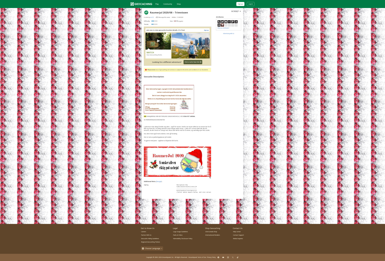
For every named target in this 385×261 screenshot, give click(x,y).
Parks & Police (177, 235)
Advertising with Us (228, 33)
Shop (179, 4)
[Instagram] (228, 257)
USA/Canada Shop (211, 232)
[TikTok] (237, 257)
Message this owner (164, 17)
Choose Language (152, 248)
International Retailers (212, 235)
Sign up (240, 4)
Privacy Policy (211, 257)
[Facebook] (218, 257)
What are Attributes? (223, 28)
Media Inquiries (238, 238)
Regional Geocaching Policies (150, 242)
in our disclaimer (203, 70)
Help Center (237, 232)
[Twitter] (233, 257)
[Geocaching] (141, 4)
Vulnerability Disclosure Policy (182, 238)
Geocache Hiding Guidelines (150, 238)
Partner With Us (146, 235)
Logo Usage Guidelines (180, 232)
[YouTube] (223, 257)
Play (157, 4)
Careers (143, 232)
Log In (251, 4)
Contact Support (238, 235)
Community (167, 4)
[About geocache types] (146, 12)
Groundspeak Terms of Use (197, 257)
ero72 (152, 17)
